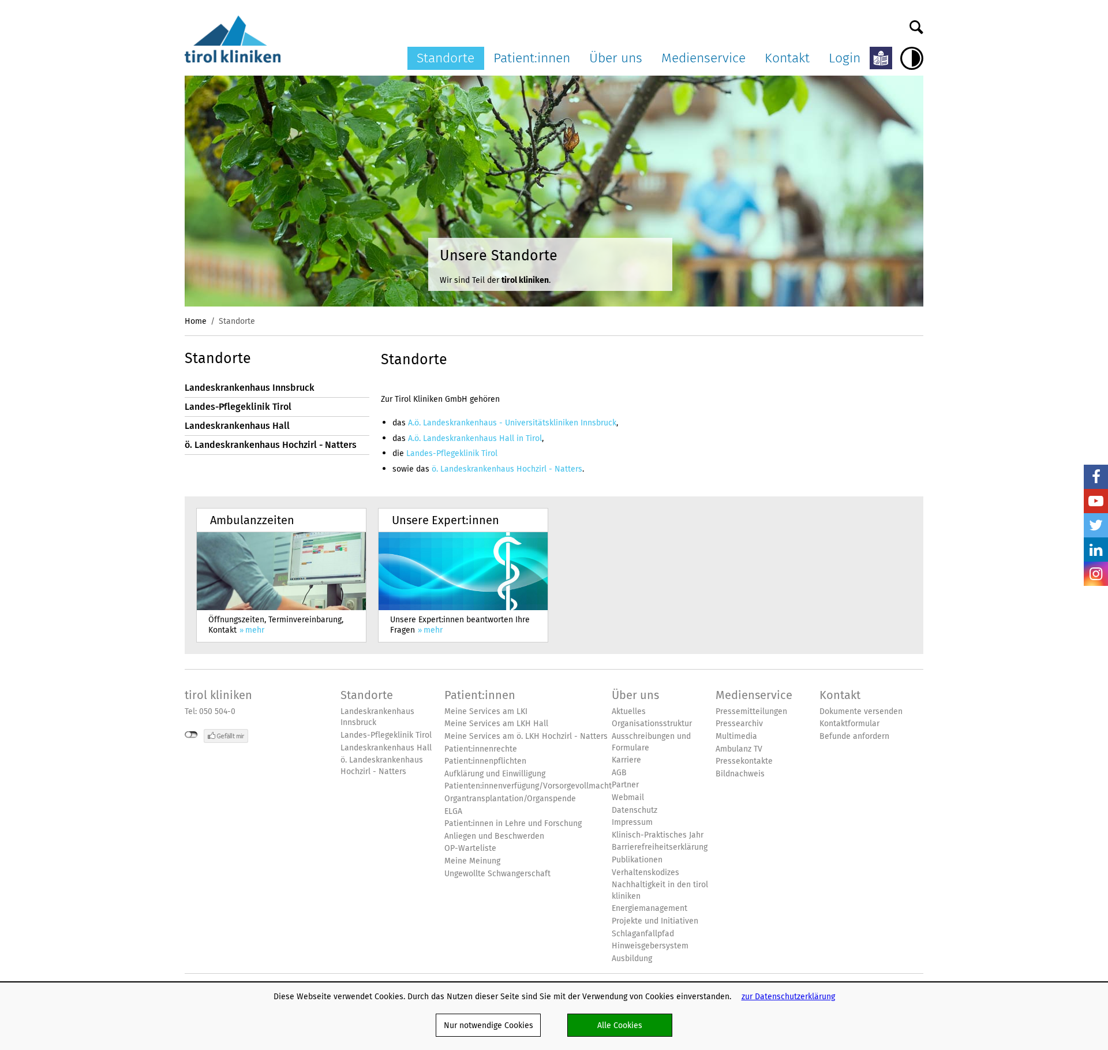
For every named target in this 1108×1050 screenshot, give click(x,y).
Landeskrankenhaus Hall (237, 425)
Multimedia (736, 736)
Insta (1096, 574)
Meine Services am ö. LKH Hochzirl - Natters (526, 736)
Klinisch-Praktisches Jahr (657, 834)
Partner (625, 784)
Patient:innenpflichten (485, 761)
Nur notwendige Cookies (488, 1025)
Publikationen (637, 859)
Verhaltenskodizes (645, 872)
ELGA (453, 811)
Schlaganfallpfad (643, 933)
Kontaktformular (849, 723)
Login (844, 57)
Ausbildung (632, 958)
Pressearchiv (739, 723)
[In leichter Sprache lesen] (881, 58)
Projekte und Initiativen (655, 921)
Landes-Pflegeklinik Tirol (238, 406)
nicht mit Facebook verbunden (191, 734)
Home (196, 321)
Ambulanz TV (739, 748)
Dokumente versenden (861, 711)
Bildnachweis (740, 773)
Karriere (626, 759)
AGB (619, 772)
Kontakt (787, 57)
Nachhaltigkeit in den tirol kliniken (660, 890)
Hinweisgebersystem (650, 945)
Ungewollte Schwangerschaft (497, 873)
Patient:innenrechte (480, 748)
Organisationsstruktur (652, 723)
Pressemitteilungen (751, 711)
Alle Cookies (619, 1025)
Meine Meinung (472, 860)
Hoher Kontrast (911, 58)
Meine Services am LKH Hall (496, 723)
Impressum (632, 822)
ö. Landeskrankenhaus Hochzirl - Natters (271, 444)
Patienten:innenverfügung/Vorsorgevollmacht (528, 785)
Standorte (445, 57)
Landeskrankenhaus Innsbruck (250, 387)
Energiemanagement (649, 908)
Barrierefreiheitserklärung (660, 847)
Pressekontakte (744, 761)
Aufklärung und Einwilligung (494, 773)
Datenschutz (634, 810)
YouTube (1096, 501)
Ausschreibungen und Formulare (651, 742)
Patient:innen (531, 57)
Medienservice (703, 57)
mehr (281, 575)
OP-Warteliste (470, 848)
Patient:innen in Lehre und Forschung (513, 823)
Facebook (1096, 477)
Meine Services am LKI (485, 711)
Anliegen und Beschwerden (494, 836)
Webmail (628, 797)
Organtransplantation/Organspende (510, 798)
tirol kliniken (218, 695)
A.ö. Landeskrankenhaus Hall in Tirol (475, 438)
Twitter (1096, 525)
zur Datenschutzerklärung (788, 996)
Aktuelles (629, 711)
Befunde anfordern (854, 736)
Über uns (615, 57)
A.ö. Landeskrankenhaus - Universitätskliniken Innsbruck (512, 422)
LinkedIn (1096, 549)
